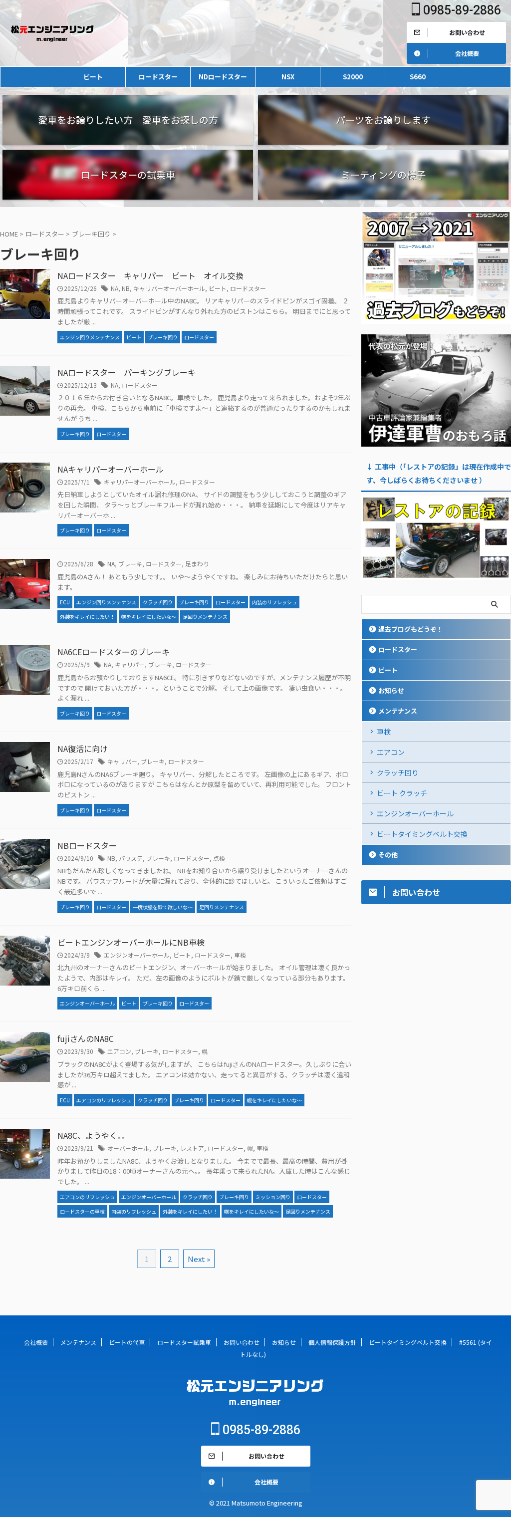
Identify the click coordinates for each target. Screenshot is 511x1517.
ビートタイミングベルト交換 (422, 834)
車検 (240, 955)
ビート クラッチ (402, 793)
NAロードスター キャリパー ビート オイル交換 (150, 275)
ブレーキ (130, 563)
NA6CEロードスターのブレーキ (113, 652)
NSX (287, 76)
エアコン (119, 1051)
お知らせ (391, 690)
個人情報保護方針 (332, 1342)
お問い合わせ (241, 1342)
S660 (418, 76)
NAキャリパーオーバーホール (110, 469)
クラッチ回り (398, 772)
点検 (219, 858)
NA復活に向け (82, 749)
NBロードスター (87, 845)
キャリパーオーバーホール (169, 288)
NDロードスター (223, 76)
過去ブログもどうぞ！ (410, 629)
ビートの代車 (127, 1342)
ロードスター (158, 76)
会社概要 (36, 1342)
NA (114, 288)
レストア (192, 1148)
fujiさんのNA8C (85, 1038)
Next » (199, 1259)
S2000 (353, 76)
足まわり (197, 563)
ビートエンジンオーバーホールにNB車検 (131, 942)
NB (126, 288)
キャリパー (130, 664)
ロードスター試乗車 (184, 1342)
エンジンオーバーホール (137, 955)
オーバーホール (128, 1148)
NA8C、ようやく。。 (93, 1135)
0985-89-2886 (460, 10)
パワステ (131, 858)
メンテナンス (397, 711)
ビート (93, 76)
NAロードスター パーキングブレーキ (126, 372)
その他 (388, 854)
